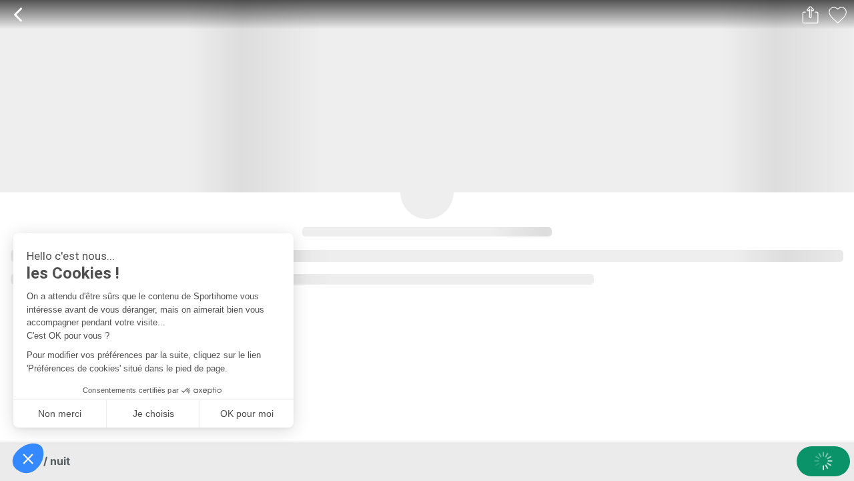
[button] (28, 458)
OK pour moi (247, 413)
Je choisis (153, 413)
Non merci (59, 413)
